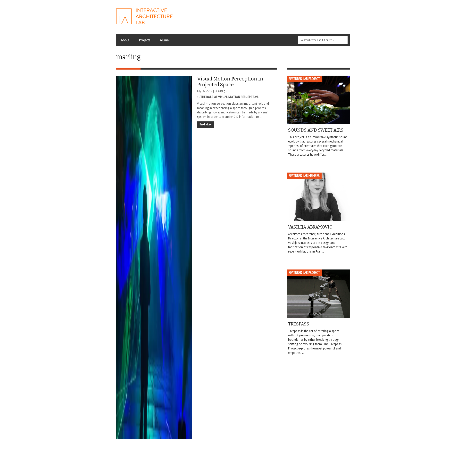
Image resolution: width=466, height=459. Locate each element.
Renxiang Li (221, 91)
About (125, 40)
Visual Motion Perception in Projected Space (230, 81)
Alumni (164, 40)
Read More (205, 124)
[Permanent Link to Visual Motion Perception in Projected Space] (154, 257)
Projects (144, 40)
